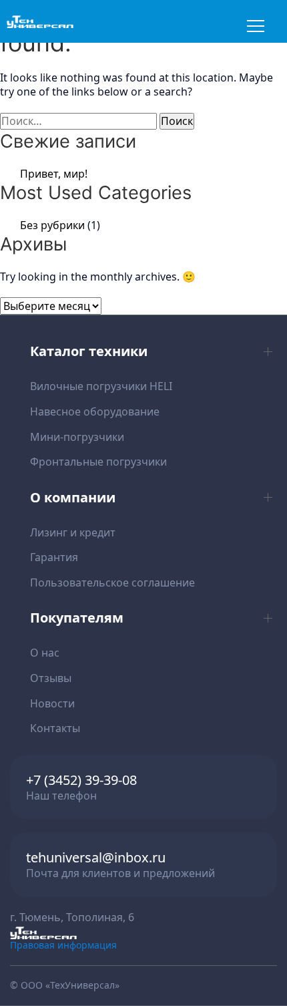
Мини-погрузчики (77, 437)
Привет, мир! (53, 173)
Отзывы (50, 678)
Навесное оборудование (95, 411)
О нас (44, 652)
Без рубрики (52, 225)
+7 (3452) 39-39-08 (81, 780)
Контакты (55, 728)
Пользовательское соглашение (112, 582)
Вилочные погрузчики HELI (101, 386)
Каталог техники (89, 351)
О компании (72, 497)
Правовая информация (63, 945)
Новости (52, 703)
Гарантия (54, 557)
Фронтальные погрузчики (98, 461)
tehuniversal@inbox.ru (96, 857)
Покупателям (76, 618)
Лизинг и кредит (72, 532)
